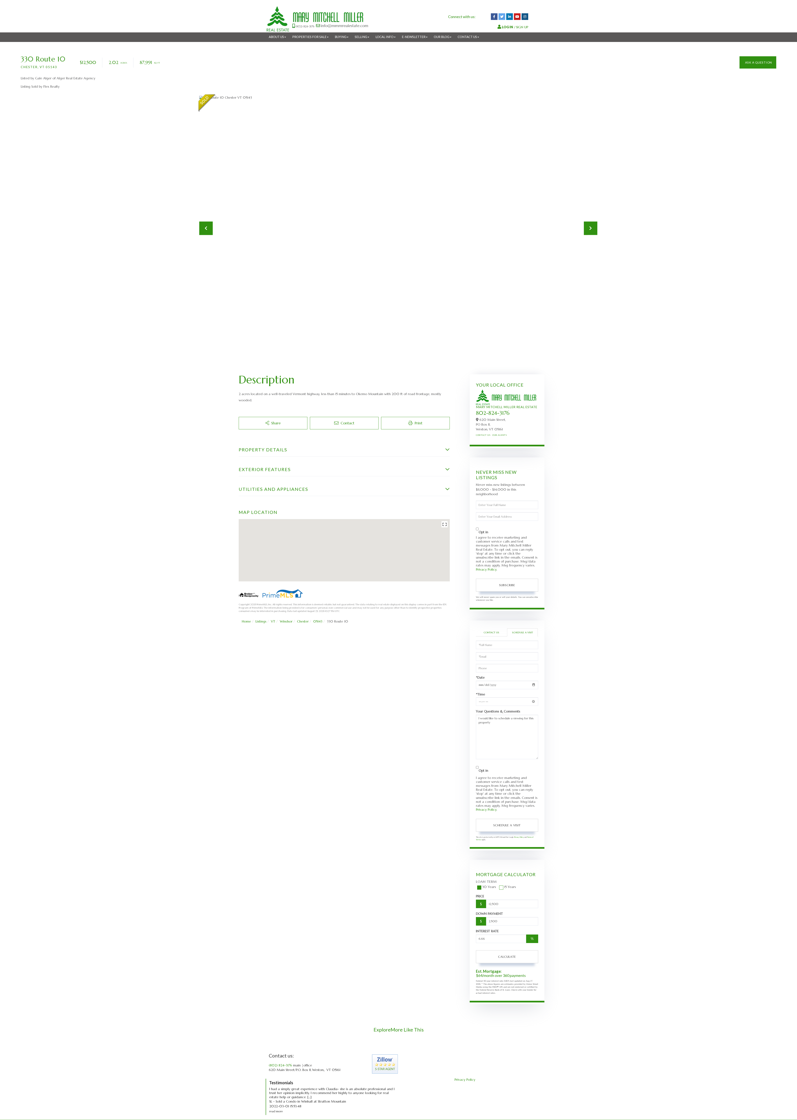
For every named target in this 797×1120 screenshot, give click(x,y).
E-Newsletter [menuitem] (413, 37)
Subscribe (507, 585)
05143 (317, 621)
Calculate (507, 957)
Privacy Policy (486, 569)
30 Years (489, 887)
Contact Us (483, 435)
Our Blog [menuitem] (441, 37)
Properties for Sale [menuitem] (309, 37)
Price (480, 896)
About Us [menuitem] (276, 37)
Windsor (286, 621)
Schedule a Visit (522, 632)
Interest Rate (487, 931)
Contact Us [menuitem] (467, 37)
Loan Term (486, 881)
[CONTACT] (758, 62)
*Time (480, 694)
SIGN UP (522, 27)
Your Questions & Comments (498, 711)
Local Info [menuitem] (384, 37)
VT (273, 621)
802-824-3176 (493, 413)
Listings (260, 621)
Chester (303, 621)
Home (246, 621)
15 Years (510, 887)
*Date (480, 677)
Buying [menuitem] (340, 37)
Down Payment (489, 913)
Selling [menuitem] (361, 37)
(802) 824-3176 (280, 1065)
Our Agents (499, 435)
